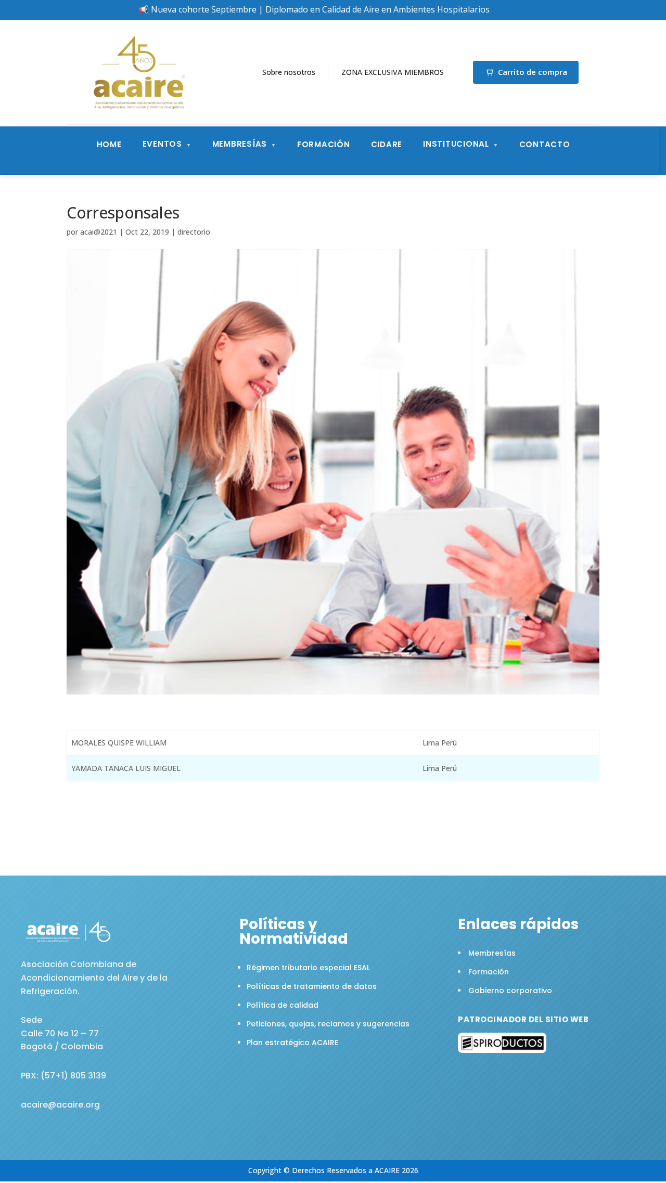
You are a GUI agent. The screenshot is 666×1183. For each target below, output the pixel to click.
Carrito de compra (532, 72)
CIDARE (387, 144)
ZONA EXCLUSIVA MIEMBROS (392, 72)
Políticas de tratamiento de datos (312, 986)
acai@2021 (98, 232)
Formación (323, 144)
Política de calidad (282, 1005)
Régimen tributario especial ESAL (308, 967)
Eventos (162, 143)
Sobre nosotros (288, 72)
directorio (193, 232)
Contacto (544, 144)
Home (109, 144)
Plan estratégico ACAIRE (292, 1042)
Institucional (456, 143)
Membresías (239, 143)
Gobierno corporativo (510, 990)
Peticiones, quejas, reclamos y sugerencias (328, 1024)
